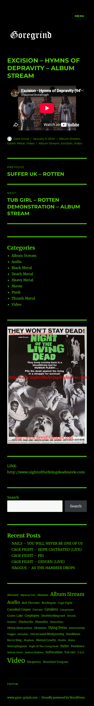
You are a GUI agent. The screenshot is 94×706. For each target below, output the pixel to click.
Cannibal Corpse (19, 609)
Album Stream (69, 138)
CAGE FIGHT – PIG (28, 555)
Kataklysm (73, 634)
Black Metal (22, 268)
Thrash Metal (23, 298)
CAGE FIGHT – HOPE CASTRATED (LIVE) (47, 549)
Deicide (71, 615)
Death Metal (16, 143)
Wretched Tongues (55, 661)
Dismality (41, 621)
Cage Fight (65, 602)
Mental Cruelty (46, 640)
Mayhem (29, 640)
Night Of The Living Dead (43, 646)
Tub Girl (69, 652)
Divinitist (40, 627)
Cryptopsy (32, 615)
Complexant (67, 609)
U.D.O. (81, 652)
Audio (17, 261)
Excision (67, 143)
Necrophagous (17, 646)
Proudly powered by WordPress (63, 697)
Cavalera (51, 609)
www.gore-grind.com (22, 697)
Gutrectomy (77, 627)
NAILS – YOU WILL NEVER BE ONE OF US (47, 543)
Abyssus (42, 595)
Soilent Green (15, 652)
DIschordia (26, 621)
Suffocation (53, 652)
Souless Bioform (34, 652)
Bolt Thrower (31, 602)
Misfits (62, 640)
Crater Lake (15, 615)
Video (30, 143)
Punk (16, 292)
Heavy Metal (22, 280)
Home (12, 684)
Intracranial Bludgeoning (47, 634)
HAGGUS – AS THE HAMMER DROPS (43, 568)
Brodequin (49, 602)
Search (13, 497)
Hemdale (23, 634)
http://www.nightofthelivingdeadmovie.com (46, 472)
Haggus (11, 634)
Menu (79, 16)
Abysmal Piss (27, 595)
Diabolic (12, 622)
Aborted (12, 595)
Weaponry (34, 661)
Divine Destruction (19, 627)
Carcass (38, 609)
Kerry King (14, 640)
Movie (17, 286)
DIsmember (56, 622)
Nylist (64, 646)
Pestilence (77, 646)
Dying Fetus (57, 628)
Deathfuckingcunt (53, 615)
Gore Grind (21, 138)
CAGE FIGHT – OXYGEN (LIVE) (38, 561)
